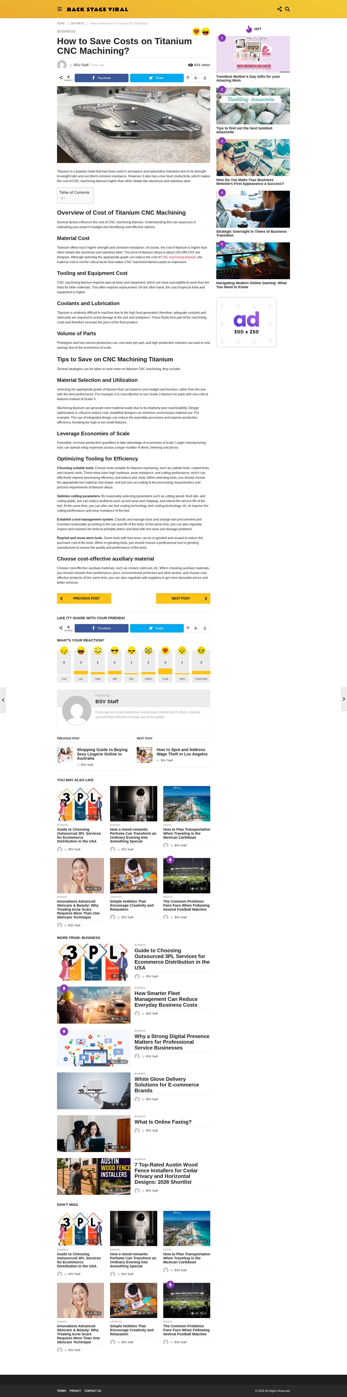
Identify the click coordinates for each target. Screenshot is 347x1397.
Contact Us (93, 1390)
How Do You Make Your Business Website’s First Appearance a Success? (250, 182)
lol (81, 679)
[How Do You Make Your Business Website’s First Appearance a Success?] (253, 157)
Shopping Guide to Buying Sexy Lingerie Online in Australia (102, 754)
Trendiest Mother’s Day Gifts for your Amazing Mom (248, 78)
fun (64, 679)
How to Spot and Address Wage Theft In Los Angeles (182, 751)
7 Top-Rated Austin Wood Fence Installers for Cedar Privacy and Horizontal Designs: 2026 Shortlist (166, 1173)
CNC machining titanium (178, 257)
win (115, 679)
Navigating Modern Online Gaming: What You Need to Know (251, 285)
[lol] (206, 31)
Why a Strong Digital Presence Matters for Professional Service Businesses (172, 1042)
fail (131, 679)
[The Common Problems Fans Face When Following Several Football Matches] (186, 875)
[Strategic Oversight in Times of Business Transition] (253, 209)
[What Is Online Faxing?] (94, 1133)
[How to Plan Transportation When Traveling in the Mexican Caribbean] (186, 803)
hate (182, 679)
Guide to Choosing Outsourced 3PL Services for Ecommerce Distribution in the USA (79, 835)
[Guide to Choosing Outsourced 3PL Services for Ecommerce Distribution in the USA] (80, 803)
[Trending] (170, 860)
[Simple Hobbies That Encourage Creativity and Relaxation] (133, 875)
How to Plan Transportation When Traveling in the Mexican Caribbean (186, 833)
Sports (167, 897)
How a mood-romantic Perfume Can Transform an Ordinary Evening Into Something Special (133, 835)
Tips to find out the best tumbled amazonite (244, 130)
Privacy (75, 1390)
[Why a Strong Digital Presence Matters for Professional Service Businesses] (94, 1048)
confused (201, 679)
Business (66, 31)
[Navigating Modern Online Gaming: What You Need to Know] (253, 260)
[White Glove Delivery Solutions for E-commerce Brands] (94, 1090)
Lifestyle (116, 897)
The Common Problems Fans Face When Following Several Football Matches (186, 905)
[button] (59, 9)
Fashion (115, 825)
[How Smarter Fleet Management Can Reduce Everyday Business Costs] (94, 1005)
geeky (148, 679)
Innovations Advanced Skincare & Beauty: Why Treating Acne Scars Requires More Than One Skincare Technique (78, 909)
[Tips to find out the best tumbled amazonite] (253, 106)
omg (98, 679)
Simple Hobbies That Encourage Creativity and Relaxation (132, 905)
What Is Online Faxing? (163, 1122)
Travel (167, 825)
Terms (61, 1390)
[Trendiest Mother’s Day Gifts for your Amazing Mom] (253, 54)
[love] (196, 31)
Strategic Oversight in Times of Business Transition (251, 233)
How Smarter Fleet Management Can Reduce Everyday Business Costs (166, 999)
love (165, 679)
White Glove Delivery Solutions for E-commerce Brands (167, 1085)
